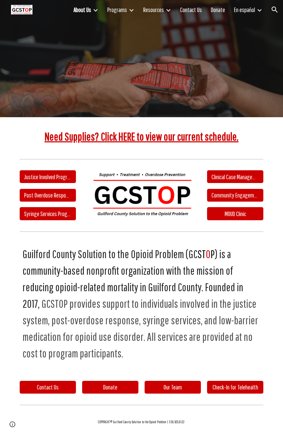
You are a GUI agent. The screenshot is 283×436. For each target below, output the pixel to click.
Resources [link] (153, 9)
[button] (274, 9)
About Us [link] (82, 9)
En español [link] (244, 9)
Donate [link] (218, 9)
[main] (141, 136)
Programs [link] (117, 9)
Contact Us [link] (191, 9)
